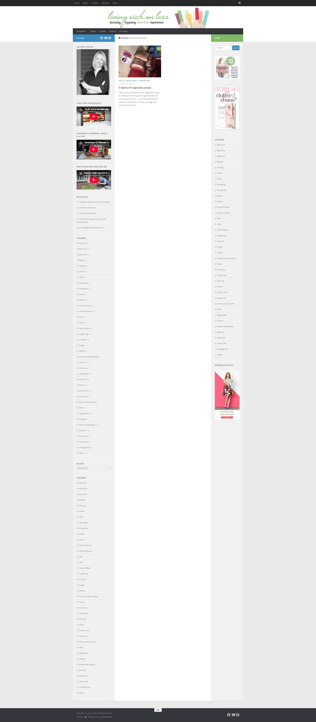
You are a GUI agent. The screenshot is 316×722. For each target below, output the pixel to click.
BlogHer (82, 260)
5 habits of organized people (134, 87)
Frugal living (83, 334)
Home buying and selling (88, 357)
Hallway (82, 351)
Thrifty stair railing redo (87, 213)
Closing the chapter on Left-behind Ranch (94, 202)
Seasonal (82, 430)
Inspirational (131, 81)
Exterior (82, 300)
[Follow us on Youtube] (105, 38)
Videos (93, 31)
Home (77, 3)
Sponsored (83, 436)
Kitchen (81, 385)
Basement (83, 243)
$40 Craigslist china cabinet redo (91, 228)
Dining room (83, 289)
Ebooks (81, 294)
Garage (81, 345)
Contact (94, 3)
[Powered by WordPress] (86, 717)
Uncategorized (84, 447)
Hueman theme (106, 717)
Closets (81, 272)
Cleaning (82, 266)
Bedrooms (83, 254)
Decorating (83, 283)
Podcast (112, 31)
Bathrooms (83, 249)
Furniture (82, 340)
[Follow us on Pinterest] (109, 38)
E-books (102, 31)
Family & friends (85, 306)
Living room (83, 396)
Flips (80, 317)
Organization (144, 81)
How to (121, 81)
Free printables (84, 328)
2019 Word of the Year (87, 208)
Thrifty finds (83, 442)
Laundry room (84, 391)
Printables (123, 31)
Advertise (105, 3)
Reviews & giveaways (87, 425)
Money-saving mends (87, 402)
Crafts (81, 277)
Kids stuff (82, 379)
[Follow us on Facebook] (101, 38)
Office (81, 408)
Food (81, 323)
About (85, 3)
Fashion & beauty (85, 311)
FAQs (115, 3)
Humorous (83, 368)
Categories (80, 31)
